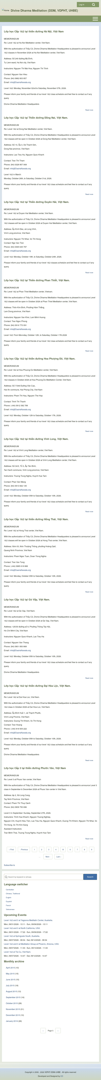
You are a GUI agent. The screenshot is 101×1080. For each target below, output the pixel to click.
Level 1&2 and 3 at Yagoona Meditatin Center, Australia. (28, 920)
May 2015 (10, 973)
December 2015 (13, 1015)
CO (61, 1076)
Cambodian (10, 889)
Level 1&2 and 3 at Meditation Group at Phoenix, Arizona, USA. (31, 943)
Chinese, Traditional (13, 893)
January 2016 (12, 1021)
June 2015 (10, 979)
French (8, 905)
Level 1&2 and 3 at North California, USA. (22, 928)
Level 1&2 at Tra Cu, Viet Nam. (17, 951)
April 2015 (10, 967)
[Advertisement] (50, 1049)
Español (9, 901)
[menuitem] (82, 4)
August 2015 (11, 991)
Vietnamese (10, 909)
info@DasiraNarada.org (20, 82)
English (8, 897)
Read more (89, 110)
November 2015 (13, 1009)
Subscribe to (9, 865)
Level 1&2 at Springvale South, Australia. (22, 936)
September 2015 (13, 997)
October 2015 (12, 1003)
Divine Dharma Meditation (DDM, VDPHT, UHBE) (44, 10)
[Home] (5, 10)
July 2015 (10, 985)
